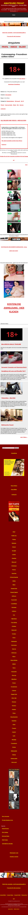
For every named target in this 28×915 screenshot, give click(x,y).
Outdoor (14, 626)
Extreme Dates (5, 836)
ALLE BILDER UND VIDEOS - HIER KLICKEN (13, 120)
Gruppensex (14, 686)
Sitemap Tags (24, 895)
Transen (14, 728)
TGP (14, 898)
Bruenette (14, 671)
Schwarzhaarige (14, 577)
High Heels (14, 618)
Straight (14, 550)
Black (14, 584)
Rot (18, 105)
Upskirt (14, 732)
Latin (14, 735)
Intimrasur (14, 652)
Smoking (14, 558)
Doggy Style (14, 694)
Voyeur (14, 569)
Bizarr (14, 656)
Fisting (14, 539)
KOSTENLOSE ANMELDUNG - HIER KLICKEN (14, 308)
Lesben (14, 554)
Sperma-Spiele (8, 105)
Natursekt (14, 630)
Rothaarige (14, 641)
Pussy (14, 637)
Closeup (14, 690)
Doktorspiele (14, 758)
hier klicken (22, 78)
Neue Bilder (14, 489)
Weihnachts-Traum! (7, 425)
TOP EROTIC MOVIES (7, 843)
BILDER (22, 47)
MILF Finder (5, 839)
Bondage (14, 739)
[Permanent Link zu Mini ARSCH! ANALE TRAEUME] (11, 334)
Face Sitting (14, 622)
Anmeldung (14, 453)
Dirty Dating (5, 832)
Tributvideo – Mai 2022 (8, 398)
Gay (14, 615)
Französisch (14, 743)
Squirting (14, 573)
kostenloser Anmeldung (14, 84)
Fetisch (14, 547)
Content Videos (10, 895)
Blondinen (14, 679)
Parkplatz (14, 607)
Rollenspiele (14, 750)
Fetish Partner (5, 828)
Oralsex (14, 633)
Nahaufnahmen (10, 101)
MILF (14, 531)
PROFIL (5, 47)
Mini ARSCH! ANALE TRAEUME (11, 344)
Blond (14, 105)
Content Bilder (3, 895)
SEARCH (17, 447)
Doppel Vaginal (14, 592)
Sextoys (14, 705)
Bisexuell (14, 562)
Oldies (14, 581)
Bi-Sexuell (17, 101)
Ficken (14, 683)
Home (13, 14)
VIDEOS (13, 47)
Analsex (14, 709)
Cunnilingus (14, 603)
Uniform (14, 611)
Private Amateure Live (7, 820)
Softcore (14, 596)
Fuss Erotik (14, 599)
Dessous (14, 701)
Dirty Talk (14, 698)
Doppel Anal (14, 588)
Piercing (14, 675)
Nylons (14, 747)
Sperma (14, 649)
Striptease (14, 565)
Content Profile (17, 895)
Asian (14, 724)
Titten (14, 713)
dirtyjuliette (8, 94)
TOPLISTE (14, 494)
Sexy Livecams (5, 816)
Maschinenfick (14, 716)
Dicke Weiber (14, 660)
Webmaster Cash (14, 852)
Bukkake (14, 543)
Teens (14, 667)
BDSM (14, 664)
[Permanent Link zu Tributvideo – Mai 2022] (11, 388)
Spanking (14, 720)
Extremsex (14, 645)
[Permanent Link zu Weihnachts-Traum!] (11, 415)
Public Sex (14, 535)
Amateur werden (14, 856)
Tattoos (14, 754)
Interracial (14, 762)
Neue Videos (14, 485)
